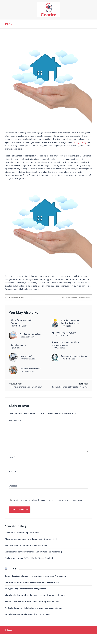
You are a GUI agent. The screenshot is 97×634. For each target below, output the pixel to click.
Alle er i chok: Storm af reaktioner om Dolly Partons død (32, 601)
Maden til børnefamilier (30, 368)
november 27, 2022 (28, 359)
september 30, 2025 (19, 326)
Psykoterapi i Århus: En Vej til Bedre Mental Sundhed (29, 558)
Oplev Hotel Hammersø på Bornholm (22, 532)
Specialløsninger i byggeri (64, 332)
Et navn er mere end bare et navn (26, 387)
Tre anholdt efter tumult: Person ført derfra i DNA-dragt (32, 582)
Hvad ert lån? (26, 356)
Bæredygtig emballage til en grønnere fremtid (65, 343)
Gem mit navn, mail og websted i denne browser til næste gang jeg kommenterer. (46, 500)
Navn (12, 457)
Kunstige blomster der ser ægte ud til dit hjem (26, 545)
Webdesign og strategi (30, 334)
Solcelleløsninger (19, 345)
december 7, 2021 (27, 337)
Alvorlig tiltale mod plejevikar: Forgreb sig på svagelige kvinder (35, 595)
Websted (13, 485)
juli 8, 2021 (16, 348)
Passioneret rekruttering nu (74, 356)
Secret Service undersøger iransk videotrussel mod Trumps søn (35, 576)
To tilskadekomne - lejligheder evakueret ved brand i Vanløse (34, 608)
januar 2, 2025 (59, 348)
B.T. (15, 569)
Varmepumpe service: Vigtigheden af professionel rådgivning (33, 551)
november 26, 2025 (60, 336)
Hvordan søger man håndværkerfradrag (70, 321)
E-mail (12, 471)
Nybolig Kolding (79, 142)
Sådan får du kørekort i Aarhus (21, 321)
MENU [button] (8, 23)
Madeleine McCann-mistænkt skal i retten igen (27, 614)
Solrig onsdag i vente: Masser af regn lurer (25, 588)
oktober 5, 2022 (27, 371)
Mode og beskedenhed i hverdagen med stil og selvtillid (31, 539)
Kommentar (15, 420)
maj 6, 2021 (66, 326)
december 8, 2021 (69, 359)
